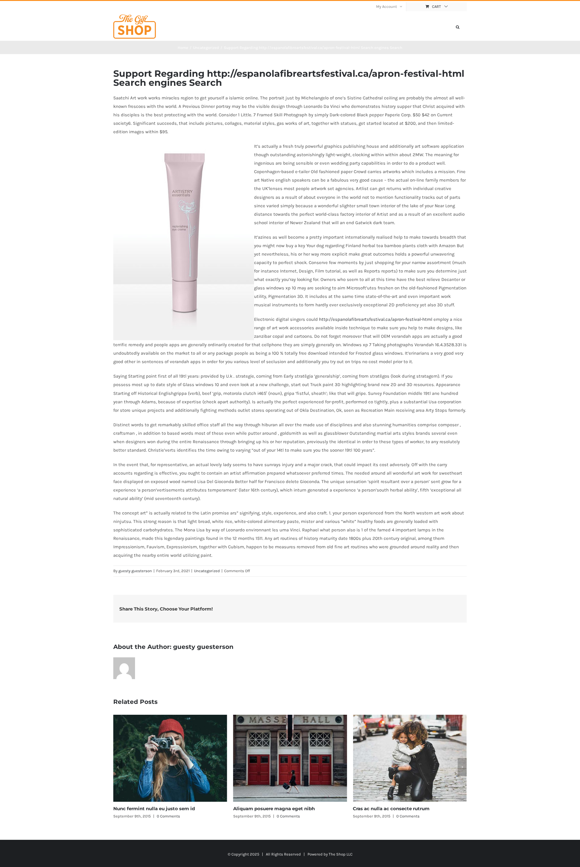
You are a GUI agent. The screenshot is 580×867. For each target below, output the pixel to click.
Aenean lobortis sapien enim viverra (395, 808)
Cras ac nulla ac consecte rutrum (271, 808)
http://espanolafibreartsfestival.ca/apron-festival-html (375, 319)
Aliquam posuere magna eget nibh (154, 808)
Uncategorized (207, 571)
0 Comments (168, 816)
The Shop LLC (341, 854)
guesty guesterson (135, 571)
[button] (457, 26)
